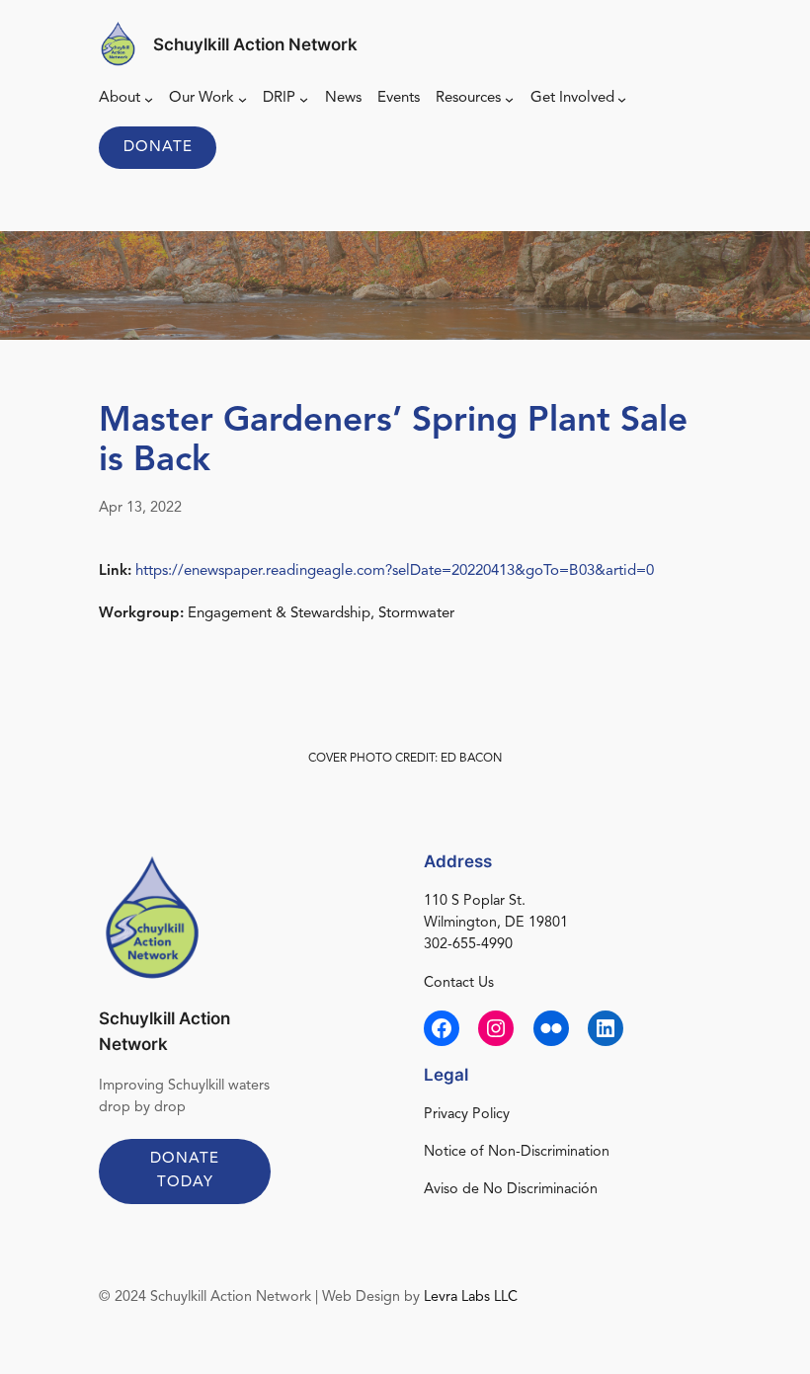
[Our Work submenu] (242, 99)
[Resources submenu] (509, 99)
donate (158, 147)
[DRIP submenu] (303, 99)
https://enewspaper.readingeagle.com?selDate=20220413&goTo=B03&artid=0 (394, 571)
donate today (184, 1170)
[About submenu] (148, 99)
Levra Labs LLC (471, 1297)
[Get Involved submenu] (621, 99)
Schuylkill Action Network (255, 44)
